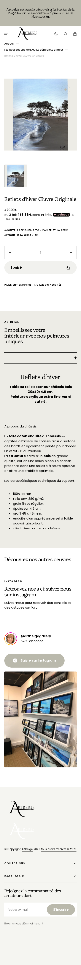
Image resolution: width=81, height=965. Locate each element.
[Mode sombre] (56, 33)
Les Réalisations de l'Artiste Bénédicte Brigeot (33, 50)
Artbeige (27, 849)
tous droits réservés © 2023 (58, 849)
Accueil (9, 43)
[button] (6, 33)
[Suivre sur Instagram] (10, 638)
